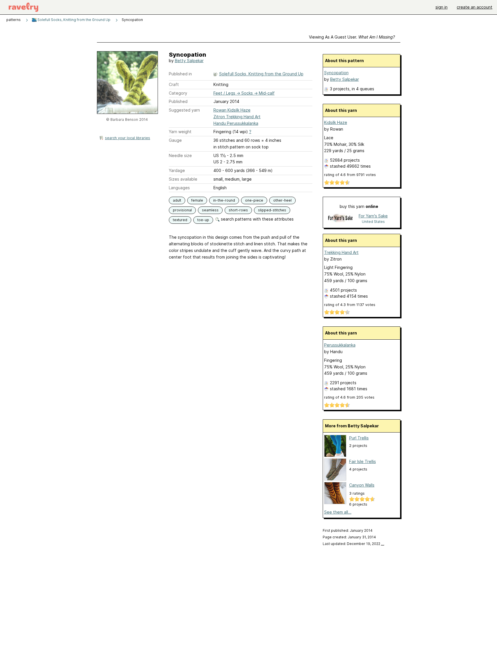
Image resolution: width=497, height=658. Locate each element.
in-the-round (224, 200)
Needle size (180, 155)
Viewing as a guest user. (352, 37)
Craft (174, 84)
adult (177, 200)
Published (178, 101)
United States (373, 221)
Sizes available (183, 179)
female (197, 200)
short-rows (238, 210)
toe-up (203, 220)
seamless (210, 210)
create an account (474, 7)
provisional (182, 210)
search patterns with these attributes (257, 219)
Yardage (177, 170)
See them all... (337, 512)
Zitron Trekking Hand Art (237, 116)
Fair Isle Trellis (362, 461)
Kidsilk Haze (335, 122)
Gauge (175, 140)
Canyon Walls (361, 485)
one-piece (254, 200)
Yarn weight (180, 131)
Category (178, 93)
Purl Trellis (359, 437)
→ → (244, 93)
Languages (179, 187)
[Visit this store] (340, 218)
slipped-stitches (272, 210)
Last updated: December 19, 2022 (353, 544)
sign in (441, 7)
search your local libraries (127, 138)
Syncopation (336, 72)
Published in (180, 73)
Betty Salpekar (189, 60)
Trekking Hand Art (341, 252)
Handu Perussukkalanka (235, 123)
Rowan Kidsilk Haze (232, 110)
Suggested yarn (184, 110)
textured (180, 220)
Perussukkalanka (339, 345)
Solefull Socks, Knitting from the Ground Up (73, 20)
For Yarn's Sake (373, 215)
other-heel (282, 200)
